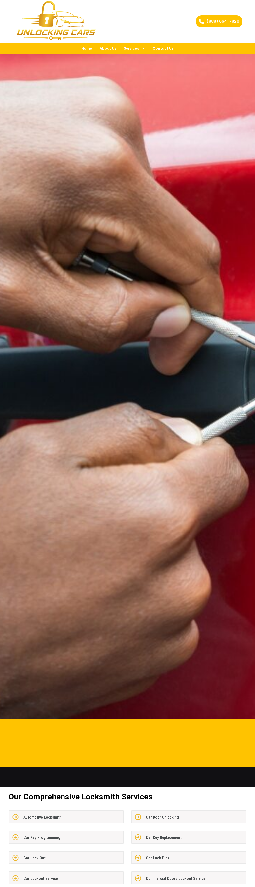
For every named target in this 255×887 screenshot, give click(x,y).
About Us (108, 48)
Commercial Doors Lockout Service (176, 878)
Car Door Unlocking (162, 817)
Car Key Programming (41, 837)
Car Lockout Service (40, 878)
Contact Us (163, 48)
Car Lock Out (34, 858)
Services (131, 48)
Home (86, 48)
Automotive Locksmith (42, 817)
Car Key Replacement (164, 837)
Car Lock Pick (157, 858)
